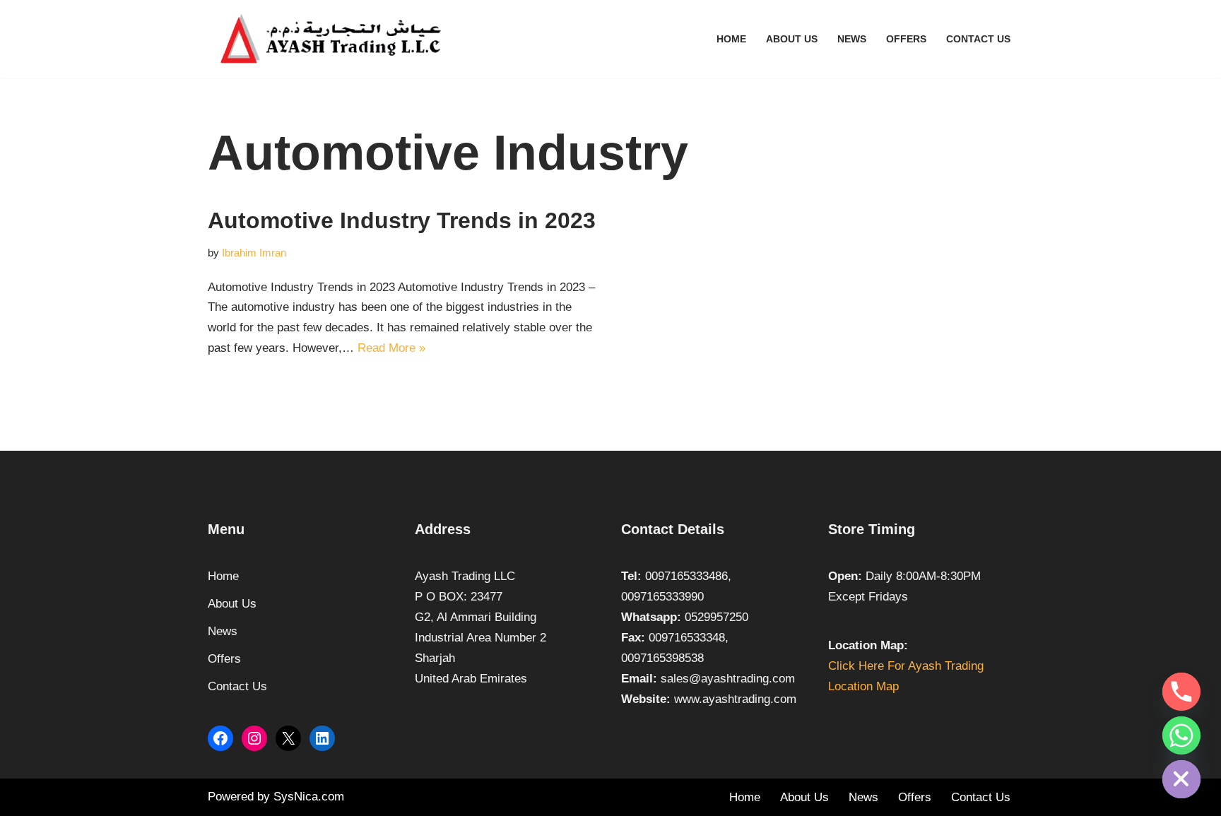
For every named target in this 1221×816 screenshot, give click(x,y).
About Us (792, 39)
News (851, 39)
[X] (288, 738)
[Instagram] (254, 738)
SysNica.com (308, 796)
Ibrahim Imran (254, 253)
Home (731, 39)
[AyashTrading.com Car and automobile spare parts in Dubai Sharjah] (331, 39)
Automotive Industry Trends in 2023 (402, 220)
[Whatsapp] (1181, 735)
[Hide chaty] (1181, 779)
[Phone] (1181, 692)
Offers (906, 39)
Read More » (391, 348)
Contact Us (978, 39)
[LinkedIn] (322, 738)
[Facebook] (220, 738)
